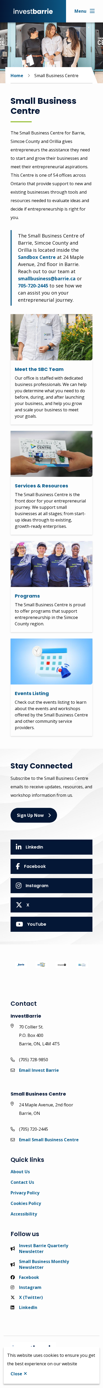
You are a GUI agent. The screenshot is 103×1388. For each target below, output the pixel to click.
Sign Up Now (30, 815)
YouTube (36, 924)
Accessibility (24, 1214)
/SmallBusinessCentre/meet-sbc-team (51, 317)
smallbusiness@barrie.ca (47, 278)
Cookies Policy (26, 1203)
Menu (80, 11)
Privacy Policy (25, 1193)
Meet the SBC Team (39, 369)
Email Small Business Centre (49, 1140)
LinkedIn (34, 847)
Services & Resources (41, 485)
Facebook (35, 866)
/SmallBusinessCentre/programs (45, 544)
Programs (27, 596)
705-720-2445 (33, 285)
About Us (20, 1172)
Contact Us (22, 1182)
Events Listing (32, 693)
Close (16, 1374)
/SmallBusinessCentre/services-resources (44, 437)
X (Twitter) (31, 1297)
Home (17, 75)
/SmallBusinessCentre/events (42, 642)
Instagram (37, 886)
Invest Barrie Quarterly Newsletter (43, 1248)
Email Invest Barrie (39, 1070)
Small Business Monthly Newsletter (44, 1264)
